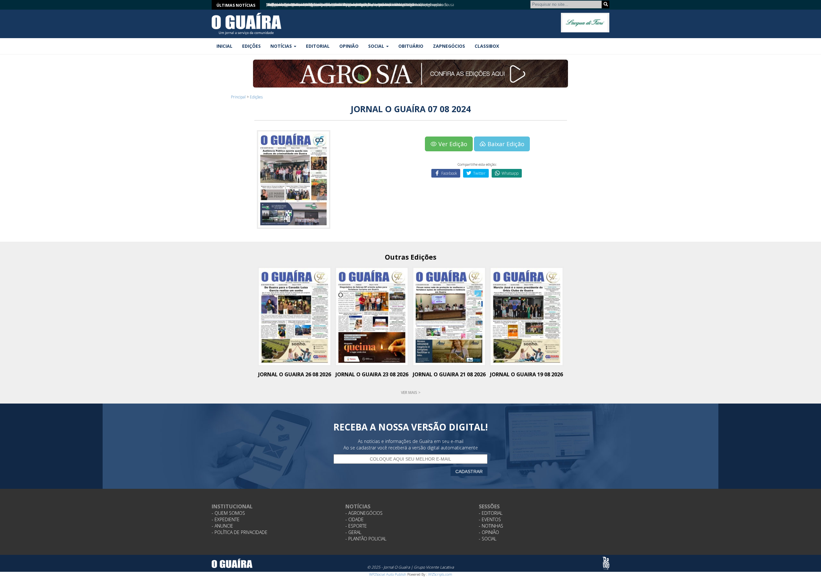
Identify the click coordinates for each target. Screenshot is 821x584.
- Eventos (490, 519)
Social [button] (376, 46)
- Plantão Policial (365, 539)
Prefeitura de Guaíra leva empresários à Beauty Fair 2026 (315, 4)
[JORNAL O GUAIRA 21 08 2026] (449, 316)
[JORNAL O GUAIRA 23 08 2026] (372, 316)
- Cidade (354, 519)
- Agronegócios (364, 513)
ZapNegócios (449, 46)
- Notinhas (491, 526)
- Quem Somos (228, 513)
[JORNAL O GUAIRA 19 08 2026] (526, 316)
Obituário (410, 46)
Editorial (318, 46)
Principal (238, 97)
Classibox (487, 46)
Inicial (224, 46)
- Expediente (226, 519)
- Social (487, 539)
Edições (251, 46)
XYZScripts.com (440, 574)
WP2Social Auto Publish (387, 574)
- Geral (353, 532)
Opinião (349, 46)
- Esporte (356, 526)
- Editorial (491, 513)
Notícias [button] (281, 46)
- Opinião (489, 532)
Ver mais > (410, 392)
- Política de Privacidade (239, 532)
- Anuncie (222, 526)
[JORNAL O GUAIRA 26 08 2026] (295, 316)
